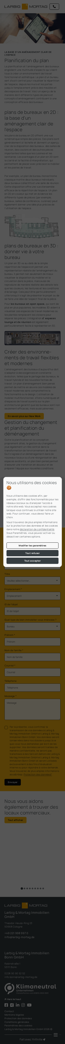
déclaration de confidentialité (37, 529)
